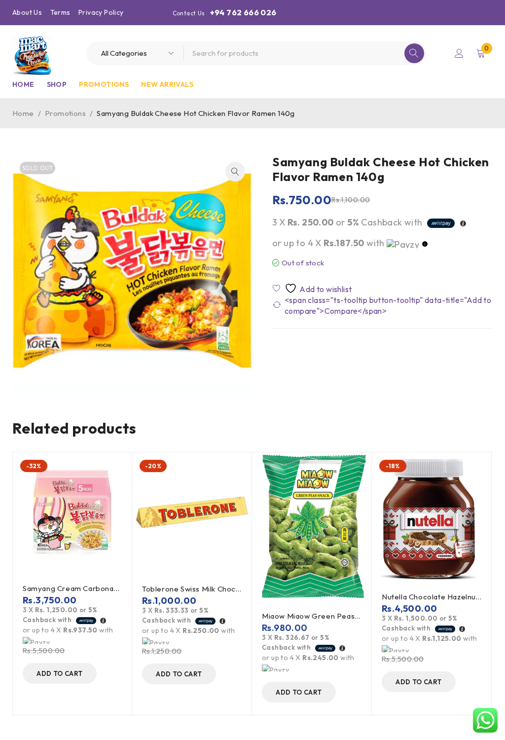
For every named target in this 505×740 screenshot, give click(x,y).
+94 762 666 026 (243, 12)
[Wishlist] (313, 288)
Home (23, 113)
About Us (27, 12)
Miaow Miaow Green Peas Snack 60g (328, 616)
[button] (235, 172)
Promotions (65, 113)
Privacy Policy (101, 12)
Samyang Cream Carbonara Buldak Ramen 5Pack (110, 588)
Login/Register (459, 53)
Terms (60, 12)
